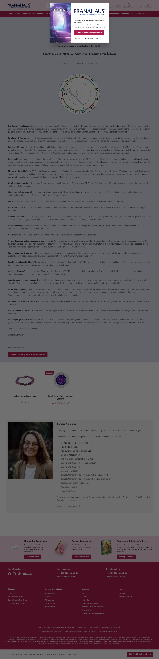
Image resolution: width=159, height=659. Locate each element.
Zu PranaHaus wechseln (89, 33)
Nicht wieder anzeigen (91, 38)
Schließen (77, 38)
